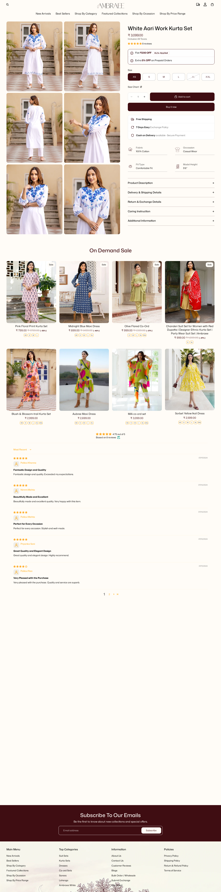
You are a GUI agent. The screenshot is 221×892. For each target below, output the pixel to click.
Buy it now (171, 106)
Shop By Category (16, 865)
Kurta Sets (64, 860)
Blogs (114, 870)
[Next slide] (51, 292)
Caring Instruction (139, 211)
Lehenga (63, 880)
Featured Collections (17, 870)
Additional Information (142, 220)
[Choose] (51, 318)
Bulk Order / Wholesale (123, 875)
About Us (116, 855)
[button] (135, 43)
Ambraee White (67, 885)
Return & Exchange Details (144, 202)
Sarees (62, 875)
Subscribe (151, 830)
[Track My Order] (198, 4)
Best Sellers (12, 860)
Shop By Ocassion (16, 875)
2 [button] (109, 594)
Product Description (140, 183)
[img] (20, 458)
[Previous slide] (11, 292)
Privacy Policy (171, 855)
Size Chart (133, 86)
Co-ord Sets (65, 870)
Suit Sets (63, 855)
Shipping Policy (172, 860)
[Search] (7, 4)
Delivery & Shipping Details (144, 192)
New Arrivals (13, 855)
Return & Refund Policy (176, 865)
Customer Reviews (121, 865)
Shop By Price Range (17, 880)
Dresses (63, 865)
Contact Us (117, 860)
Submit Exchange (120, 880)
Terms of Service (172, 870)
